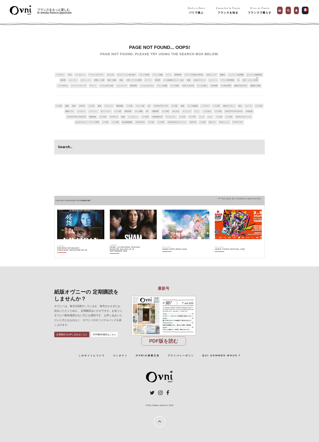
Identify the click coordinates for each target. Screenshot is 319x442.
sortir (193, 122)
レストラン (73, 80)
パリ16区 (145, 117)
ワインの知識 (162, 85)
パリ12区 (117, 111)
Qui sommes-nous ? (221, 355)
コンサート (213, 80)
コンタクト (120, 355)
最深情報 (119, 106)
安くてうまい (106, 111)
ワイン (196, 111)
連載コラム (70, 111)
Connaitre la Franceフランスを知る (228, 10)
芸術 (121, 80)
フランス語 (140, 106)
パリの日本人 (63, 85)
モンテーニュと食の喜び (126, 75)
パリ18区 (229, 117)
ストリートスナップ (78, 85)
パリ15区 (103, 117)
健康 (67, 106)
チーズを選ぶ (202, 85)
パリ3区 (105, 122)
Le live (110, 75)
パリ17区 (192, 117)
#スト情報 (139, 111)
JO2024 (82, 106)
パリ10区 (216, 106)
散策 (99, 106)
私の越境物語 (127, 122)
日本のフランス (199, 80)
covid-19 (114, 117)
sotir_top (238, 122)
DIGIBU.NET (85, 201)
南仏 (240, 106)
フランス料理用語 (227, 80)
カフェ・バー (86, 80)
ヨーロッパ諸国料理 (254, 75)
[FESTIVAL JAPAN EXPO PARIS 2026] (174, 255)
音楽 (188, 80)
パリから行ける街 (106, 85)
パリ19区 (115, 122)
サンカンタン (171, 117)
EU (149, 106)
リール (201, 117)
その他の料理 (226, 85)
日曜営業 (155, 111)
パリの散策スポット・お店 (173, 80)
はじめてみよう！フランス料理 (87, 122)
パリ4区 (151, 122)
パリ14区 (218, 111)
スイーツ (148, 80)
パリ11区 (258, 106)
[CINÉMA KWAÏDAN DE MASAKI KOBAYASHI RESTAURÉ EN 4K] (72, 255)
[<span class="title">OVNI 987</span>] (163, 296)
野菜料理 (178, 75)
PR (147, 111)
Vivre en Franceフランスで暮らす (260, 10)
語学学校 (128, 111)
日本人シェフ (212, 75)
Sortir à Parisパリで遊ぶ (196, 10)
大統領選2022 (157, 117)
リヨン (210, 117)
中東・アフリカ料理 (133, 80)
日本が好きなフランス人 (177, 122)
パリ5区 (203, 122)
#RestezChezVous (233, 111)
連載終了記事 (255, 85)
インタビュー (80, 75)
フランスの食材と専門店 (194, 75)
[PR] (70, 75)
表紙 (123, 117)
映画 (182, 106)
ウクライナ (109, 106)
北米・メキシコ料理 (250, 80)
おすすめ (175, 111)
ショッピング (122, 85)
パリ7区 (91, 106)
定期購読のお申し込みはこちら (71, 334)
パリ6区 (59, 106)
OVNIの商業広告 (148, 355)
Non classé (188, 85)
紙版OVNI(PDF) (240, 85)
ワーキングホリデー (96, 75)
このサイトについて (91, 355)
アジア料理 (175, 85)
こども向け (207, 111)
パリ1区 (182, 117)
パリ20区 (160, 122)
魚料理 (63, 80)
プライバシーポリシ (181, 355)
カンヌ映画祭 (193, 106)
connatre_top (161, 106)
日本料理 (214, 85)
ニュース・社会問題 (236, 75)
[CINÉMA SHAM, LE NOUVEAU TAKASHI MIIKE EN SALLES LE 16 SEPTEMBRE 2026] (125, 255)
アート (168, 75)
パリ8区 (130, 106)
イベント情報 (158, 75)
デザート (93, 85)
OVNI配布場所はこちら (104, 334)
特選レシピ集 (99, 80)
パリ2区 (219, 117)
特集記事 (92, 117)
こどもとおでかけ (147, 85)
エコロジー (81, 111)
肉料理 (157, 80)
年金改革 (249, 111)
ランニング (187, 111)
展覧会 (222, 75)
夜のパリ (212, 122)
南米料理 (133, 85)
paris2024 (140, 122)
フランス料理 (144, 75)
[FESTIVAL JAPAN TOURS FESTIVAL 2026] (230, 255)
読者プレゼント (229, 106)
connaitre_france (76, 117)
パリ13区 (165, 111)
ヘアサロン (60, 75)
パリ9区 (174, 106)
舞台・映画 (112, 80)
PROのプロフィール (243, 117)
